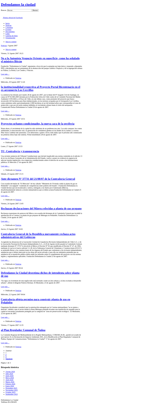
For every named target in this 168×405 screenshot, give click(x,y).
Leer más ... (5, 74)
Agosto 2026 (10, 372)
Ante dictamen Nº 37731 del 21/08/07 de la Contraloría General (38, 178)
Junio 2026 (9, 376)
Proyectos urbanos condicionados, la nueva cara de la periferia (37, 123)
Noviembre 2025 (11, 390)
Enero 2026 (9, 386)
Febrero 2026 (10, 384)
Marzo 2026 (9, 382)
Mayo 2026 (9, 378)
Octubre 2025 (10, 392)
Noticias (4, 46)
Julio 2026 (9, 374)
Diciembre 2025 (11, 388)
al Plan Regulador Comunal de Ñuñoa (23, 330)
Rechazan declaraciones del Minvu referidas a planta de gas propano (41, 208)
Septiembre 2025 (11, 394)
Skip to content (10, 42)
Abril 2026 (9, 380)
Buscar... (4, 10)
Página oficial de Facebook (13, 18)
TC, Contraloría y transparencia (20, 151)
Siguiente (9, 359)
